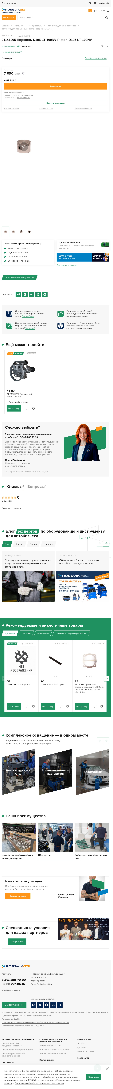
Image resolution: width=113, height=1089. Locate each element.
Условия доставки (11, 108)
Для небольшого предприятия (17, 1049)
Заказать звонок (14, 1005)
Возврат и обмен (85, 1051)
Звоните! (30, 328)
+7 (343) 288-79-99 (28, 437)
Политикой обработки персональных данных (39, 1083)
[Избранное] (89, 3)
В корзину (55, 86)
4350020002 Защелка (18, 684)
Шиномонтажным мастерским (54, 1049)
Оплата (80, 1043)
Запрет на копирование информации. (35, 1016)
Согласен (93, 1077)
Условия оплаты (46, 108)
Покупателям (84, 1039)
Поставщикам (46, 1060)
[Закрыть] (107, 1069)
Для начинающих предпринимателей (12, 1044)
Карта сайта (83, 1058)
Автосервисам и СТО (50, 1045)
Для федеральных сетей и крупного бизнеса (15, 1054)
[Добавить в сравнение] (106, 46)
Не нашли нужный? (12, 52)
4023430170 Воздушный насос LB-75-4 (19, 395)
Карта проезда (38, 981)
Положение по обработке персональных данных (23, 1026)
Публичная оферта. (10, 1016)
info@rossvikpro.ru (11, 990)
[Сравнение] (84, 3)
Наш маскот (8, 1062)
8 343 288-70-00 (14, 979)
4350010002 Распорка (52, 684)
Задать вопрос (18, 896)
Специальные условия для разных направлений (53, 1040)
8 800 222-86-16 (13, 984)
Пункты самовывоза (83, 108)
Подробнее (28, 316)
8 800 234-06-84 (90, 10)
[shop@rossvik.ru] (95, 10)
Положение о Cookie (11, 1019)
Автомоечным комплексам (53, 1053)
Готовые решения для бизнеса (18, 1039)
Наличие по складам (55, 103)
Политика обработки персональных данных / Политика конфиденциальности (35, 1022)
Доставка (81, 1047)
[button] (106, 543)
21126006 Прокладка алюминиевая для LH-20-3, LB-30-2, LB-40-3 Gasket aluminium (89, 688)
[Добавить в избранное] (101, 46)
